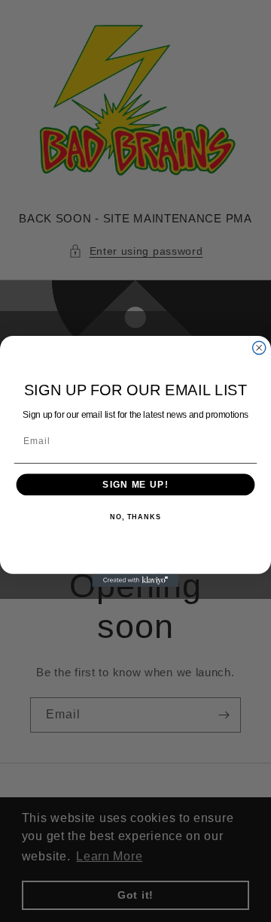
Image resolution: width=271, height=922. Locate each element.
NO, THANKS (135, 517)
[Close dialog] (259, 347)
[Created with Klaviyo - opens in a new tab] (135, 579)
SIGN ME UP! (135, 483)
